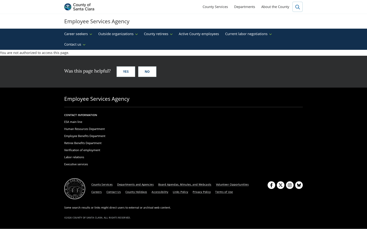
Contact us (72, 44)
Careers (96, 192)
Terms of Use (224, 192)
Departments (244, 6)
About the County (275, 6)
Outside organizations (116, 33)
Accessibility (160, 192)
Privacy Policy (202, 192)
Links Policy (180, 192)
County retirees (156, 33)
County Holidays (136, 192)
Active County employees (199, 33)
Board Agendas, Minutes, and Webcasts (184, 184)
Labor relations (74, 157)
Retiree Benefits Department (82, 143)
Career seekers (76, 33)
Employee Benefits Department (84, 136)
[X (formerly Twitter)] (280, 185)
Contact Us (113, 192)
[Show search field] (297, 7)
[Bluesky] (299, 185)
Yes (126, 71)
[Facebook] (271, 185)
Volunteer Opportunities (232, 184)
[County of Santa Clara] (79, 7)
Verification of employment (82, 150)
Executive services (76, 164)
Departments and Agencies (135, 184)
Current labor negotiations (246, 33)
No (147, 71)
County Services (215, 6)
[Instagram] (290, 185)
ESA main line (73, 122)
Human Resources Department (84, 129)
